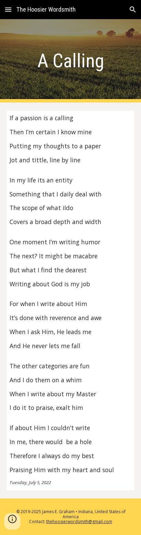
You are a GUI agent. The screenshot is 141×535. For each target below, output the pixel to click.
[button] (8, 9)
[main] (70, 60)
